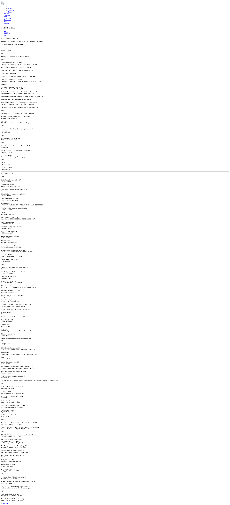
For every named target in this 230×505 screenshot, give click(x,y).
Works (10, 8)
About (10, 12)
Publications (7, 20)
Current (6, 13)
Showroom (7, 18)
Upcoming (7, 15)
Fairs (5, 21)
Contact (6, 23)
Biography (11, 10)
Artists (6, 7)
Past (5, 16)
